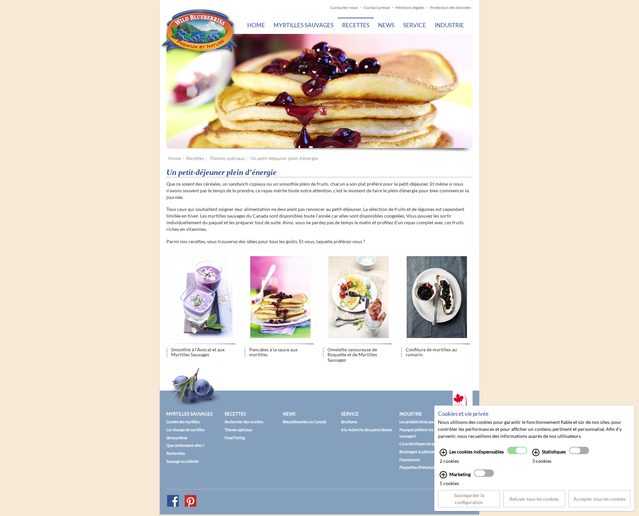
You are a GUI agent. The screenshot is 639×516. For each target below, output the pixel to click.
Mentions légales (409, 7)
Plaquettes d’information (419, 467)
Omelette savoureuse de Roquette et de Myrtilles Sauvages (352, 353)
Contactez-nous (344, 7)
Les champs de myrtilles (185, 430)
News (386, 25)
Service (414, 25)
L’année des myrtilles (183, 422)
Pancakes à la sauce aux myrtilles (273, 352)
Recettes (355, 25)
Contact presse (377, 7)
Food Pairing (235, 437)
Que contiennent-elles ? (185, 445)
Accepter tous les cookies (599, 499)
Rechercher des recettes (244, 422)
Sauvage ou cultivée (182, 461)
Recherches (175, 453)
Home (256, 25)
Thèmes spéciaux (227, 158)
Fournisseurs (409, 459)
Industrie (449, 25)
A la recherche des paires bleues (366, 430)
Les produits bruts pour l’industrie (426, 422)
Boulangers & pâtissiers (418, 451)
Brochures (349, 422)
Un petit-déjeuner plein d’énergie (284, 158)
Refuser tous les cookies (534, 499)
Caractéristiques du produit (421, 443)
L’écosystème (176, 437)
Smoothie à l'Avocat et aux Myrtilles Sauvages (198, 352)
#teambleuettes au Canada (304, 422)
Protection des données (450, 7)
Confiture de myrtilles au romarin (431, 352)
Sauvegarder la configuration (469, 498)
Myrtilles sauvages (303, 25)
